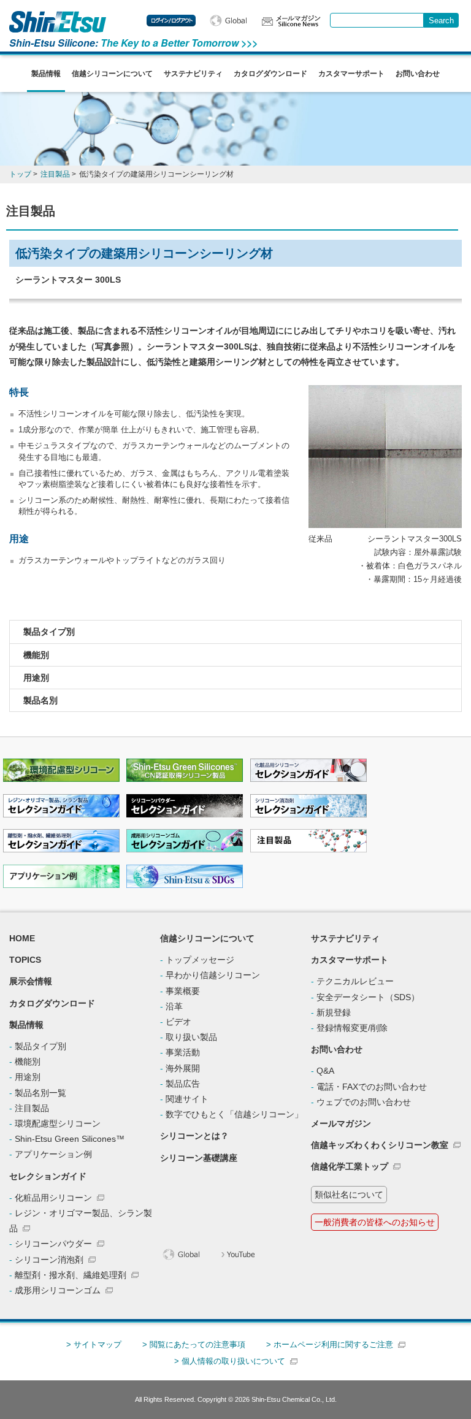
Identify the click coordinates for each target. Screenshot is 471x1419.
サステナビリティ (193, 73)
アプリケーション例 (53, 1154)
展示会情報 (30, 981)
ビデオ (178, 1022)
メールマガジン (341, 1123)
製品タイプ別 (49, 632)
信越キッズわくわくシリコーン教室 (379, 1145)
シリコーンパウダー (53, 1244)
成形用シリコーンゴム (58, 1290)
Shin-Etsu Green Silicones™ (69, 1139)
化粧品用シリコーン (53, 1198)
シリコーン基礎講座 (198, 1158)
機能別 (36, 655)
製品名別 (40, 700)
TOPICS (25, 960)
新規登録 (333, 1012)
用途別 (36, 678)
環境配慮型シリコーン (58, 1123)
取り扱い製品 (191, 1037)
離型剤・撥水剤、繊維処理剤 (70, 1275)
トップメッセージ (200, 960)
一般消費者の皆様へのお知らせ (375, 1222)
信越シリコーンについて (112, 73)
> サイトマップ (93, 1344)
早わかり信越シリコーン (213, 975)
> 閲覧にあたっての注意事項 (193, 1344)
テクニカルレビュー (355, 981)
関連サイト (187, 1099)
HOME (22, 938)
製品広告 (183, 1083)
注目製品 (32, 1108)
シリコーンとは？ (194, 1136)
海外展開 (183, 1068)
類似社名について (349, 1194)
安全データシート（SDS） (367, 997)
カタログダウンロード (270, 73)
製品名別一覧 (40, 1093)
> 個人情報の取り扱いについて (229, 1361)
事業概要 (183, 991)
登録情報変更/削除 (352, 1028)
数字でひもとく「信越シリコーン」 (234, 1114)
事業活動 (183, 1052)
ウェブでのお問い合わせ (363, 1102)
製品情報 (46, 73)
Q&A (325, 1071)
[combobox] (377, 20)
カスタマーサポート (351, 73)
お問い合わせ (418, 73)
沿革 (174, 1006)
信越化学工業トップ (349, 1166)
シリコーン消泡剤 (49, 1259)
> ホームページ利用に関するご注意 (329, 1344)
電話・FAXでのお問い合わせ (371, 1087)
